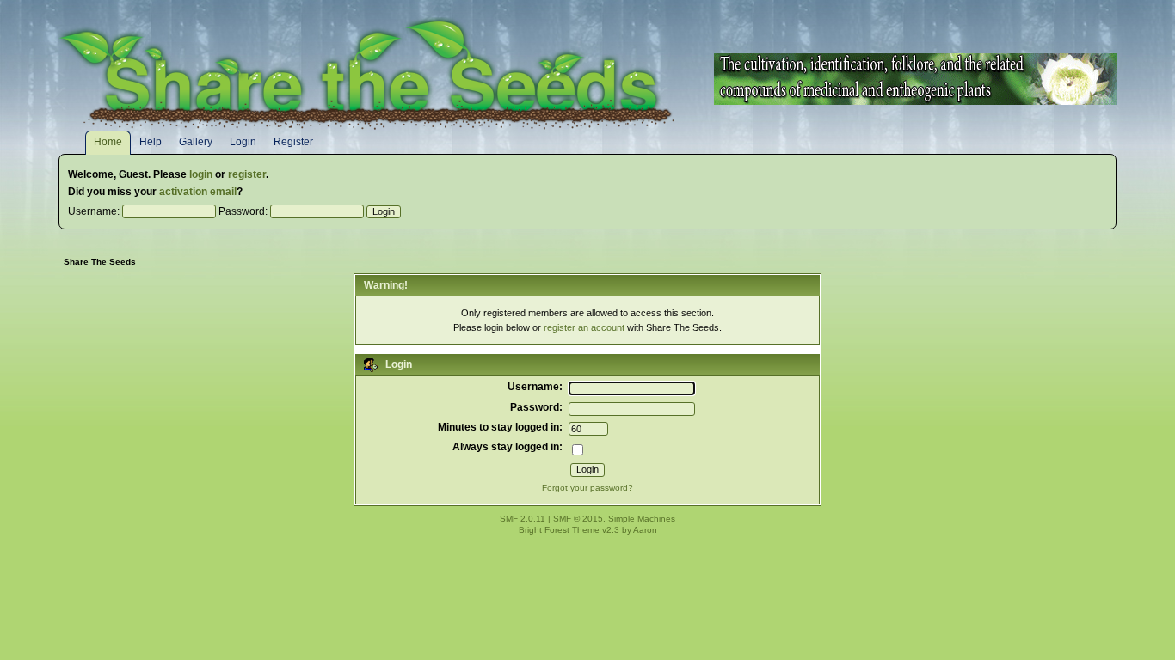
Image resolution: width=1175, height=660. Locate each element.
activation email (198, 192)
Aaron (645, 530)
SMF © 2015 (578, 518)
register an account (584, 327)
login (200, 174)
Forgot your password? (587, 487)
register (247, 174)
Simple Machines (641, 518)
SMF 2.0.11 (522, 518)
